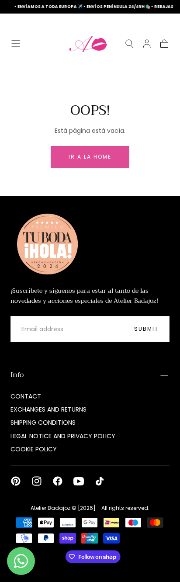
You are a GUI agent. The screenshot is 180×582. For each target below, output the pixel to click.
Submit (146, 329)
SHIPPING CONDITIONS (43, 422)
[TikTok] (99, 481)
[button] (15, 43)
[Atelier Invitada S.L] (45, 244)
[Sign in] (147, 43)
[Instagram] (36, 481)
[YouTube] (78, 481)
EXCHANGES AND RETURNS (48, 409)
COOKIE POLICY (33, 449)
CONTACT (25, 396)
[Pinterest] (15, 481)
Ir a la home (90, 156)
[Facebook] (57, 481)
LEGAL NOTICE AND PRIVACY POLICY (62, 436)
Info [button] (17, 375)
